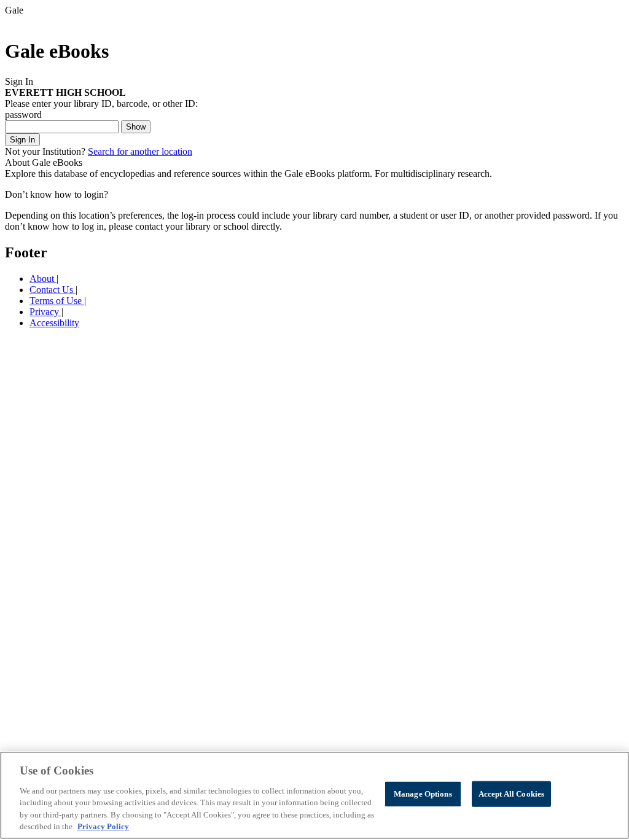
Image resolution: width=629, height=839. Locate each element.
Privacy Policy (103, 826)
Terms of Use (56, 300)
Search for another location (140, 151)
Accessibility (54, 323)
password (23, 114)
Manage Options (423, 793)
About (43, 278)
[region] (314, 795)
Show (136, 126)
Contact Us (52, 289)
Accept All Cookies (511, 793)
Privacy (45, 311)
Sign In (22, 139)
